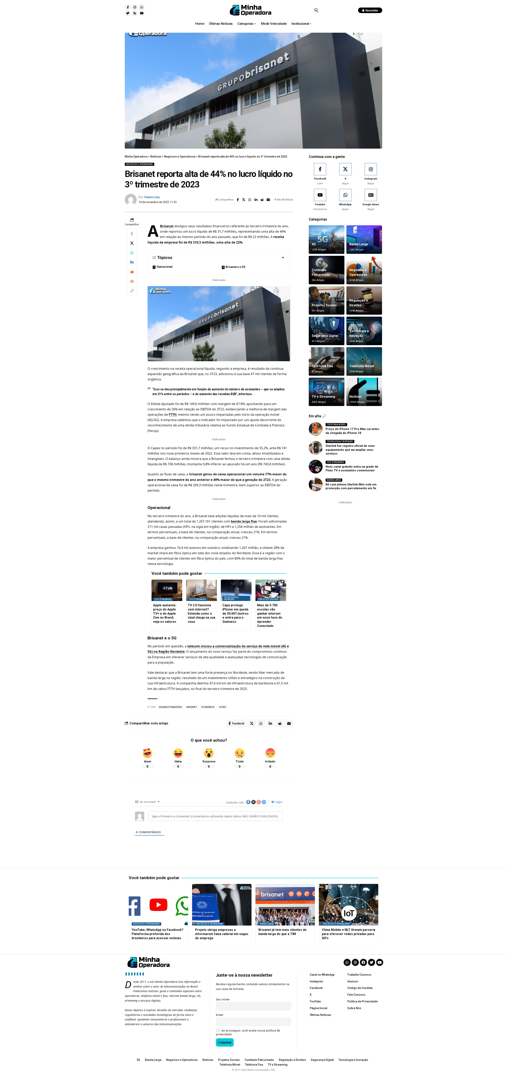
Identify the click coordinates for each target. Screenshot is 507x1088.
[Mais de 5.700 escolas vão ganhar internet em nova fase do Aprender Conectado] (270, 590)
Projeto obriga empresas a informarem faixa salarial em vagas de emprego (221, 934)
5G (314, 244)
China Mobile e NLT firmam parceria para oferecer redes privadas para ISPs (348, 934)
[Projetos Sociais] (326, 300)
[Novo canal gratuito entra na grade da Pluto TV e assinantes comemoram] (316, 467)
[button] (316, 10)
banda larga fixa (244, 521)
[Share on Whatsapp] (250, 200)
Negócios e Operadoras (139, 164)
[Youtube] (142, 13)
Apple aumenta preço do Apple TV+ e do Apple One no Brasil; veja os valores (164, 613)
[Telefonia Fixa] (326, 361)
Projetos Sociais (268, 599)
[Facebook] (320, 174)
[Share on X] (244, 200)
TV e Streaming (163, 599)
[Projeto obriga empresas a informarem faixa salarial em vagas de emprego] (222, 905)
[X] (345, 174)
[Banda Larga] (364, 239)
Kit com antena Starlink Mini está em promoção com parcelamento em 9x (351, 486)
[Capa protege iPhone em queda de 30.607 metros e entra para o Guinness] (236, 590)
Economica (208, 707)
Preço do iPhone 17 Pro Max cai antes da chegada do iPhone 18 (352, 431)
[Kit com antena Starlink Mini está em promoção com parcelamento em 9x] (316, 484)
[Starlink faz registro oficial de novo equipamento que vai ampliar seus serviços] (316, 448)
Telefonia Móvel (361, 366)
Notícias (355, 396)
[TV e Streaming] (326, 392)
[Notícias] (364, 392)
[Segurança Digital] (326, 331)
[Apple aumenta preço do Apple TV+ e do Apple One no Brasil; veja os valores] (167, 590)
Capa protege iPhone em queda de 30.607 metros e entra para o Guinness (235, 613)
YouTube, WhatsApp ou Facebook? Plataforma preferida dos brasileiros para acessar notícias (157, 934)
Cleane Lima (152, 197)
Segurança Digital (325, 336)
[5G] (326, 239)
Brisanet (166, 226)
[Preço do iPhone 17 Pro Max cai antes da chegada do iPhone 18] (316, 429)
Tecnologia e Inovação (231, 598)
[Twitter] (128, 13)
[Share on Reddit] (262, 200)
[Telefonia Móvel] (364, 361)
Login (278, 802)
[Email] (268, 200)
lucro (222, 707)
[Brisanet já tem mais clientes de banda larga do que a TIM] (285, 905)
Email (219, 1015)
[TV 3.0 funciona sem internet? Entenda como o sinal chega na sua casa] (201, 590)
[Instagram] (135, 7)
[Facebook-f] (128, 7)
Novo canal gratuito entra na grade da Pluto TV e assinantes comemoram (352, 468)
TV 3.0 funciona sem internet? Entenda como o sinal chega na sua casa (201, 613)
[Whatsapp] (142, 7)
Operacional (164, 266)
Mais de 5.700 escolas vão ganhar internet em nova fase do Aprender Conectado (269, 615)
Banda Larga (358, 244)
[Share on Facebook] (237, 200)
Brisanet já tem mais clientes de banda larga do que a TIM (282, 932)
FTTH (172, 414)
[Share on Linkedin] (256, 200)
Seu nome (222, 999)
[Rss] (135, 13)
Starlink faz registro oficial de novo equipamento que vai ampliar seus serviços (350, 449)
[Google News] (371, 199)
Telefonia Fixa (322, 366)
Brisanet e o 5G (235, 266)
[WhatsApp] (345, 199)
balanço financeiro (170, 707)
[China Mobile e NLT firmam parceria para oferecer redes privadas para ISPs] (348, 905)
